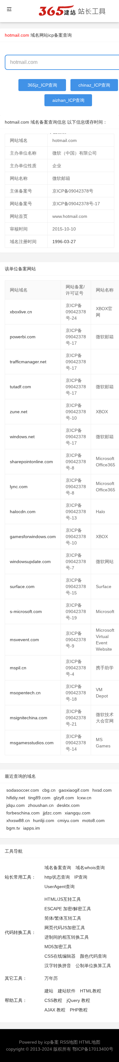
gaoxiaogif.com (74, 790)
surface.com (22, 586)
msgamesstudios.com (32, 742)
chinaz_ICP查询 (94, 85)
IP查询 (80, 877)
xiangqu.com (77, 812)
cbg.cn (49, 790)
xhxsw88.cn (18, 820)
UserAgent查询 (59, 886)
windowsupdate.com (30, 561)
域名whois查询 (90, 867)
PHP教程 (79, 1009)
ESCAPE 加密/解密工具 (67, 908)
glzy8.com (64, 797)
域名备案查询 (57, 867)
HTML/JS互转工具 (62, 899)
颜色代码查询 (93, 956)
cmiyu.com (68, 820)
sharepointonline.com (31, 461)
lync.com (19, 486)
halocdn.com (23, 511)
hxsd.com (102, 790)
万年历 (51, 978)
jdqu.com (15, 805)
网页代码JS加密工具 (64, 927)
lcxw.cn (84, 797)
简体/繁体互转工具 (62, 918)
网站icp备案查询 (55, 35)
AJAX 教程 (54, 1009)
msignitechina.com (28, 717)
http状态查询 (57, 877)
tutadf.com (20, 386)
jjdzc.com (52, 812)
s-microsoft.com (26, 611)
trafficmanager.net (28, 361)
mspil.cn (18, 667)
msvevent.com (24, 639)
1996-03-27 (64, 241)
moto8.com (93, 820)
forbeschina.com (23, 812)
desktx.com (68, 805)
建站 (48, 990)
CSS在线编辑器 (60, 956)
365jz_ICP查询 (42, 85)
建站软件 (67, 990)
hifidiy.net (15, 797)
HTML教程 (90, 990)
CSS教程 (53, 1000)
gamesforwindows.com (33, 536)
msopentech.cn (25, 692)
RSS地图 (69, 1042)
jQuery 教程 (78, 1000)
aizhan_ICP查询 (68, 100)
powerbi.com (23, 336)
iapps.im (31, 828)
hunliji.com (43, 820)
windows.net (22, 436)
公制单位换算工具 (93, 965)
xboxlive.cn (21, 311)
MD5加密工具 (58, 946)
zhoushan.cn (41, 805)
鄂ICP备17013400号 (92, 1049)
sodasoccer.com (22, 790)
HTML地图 (89, 1042)
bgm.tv (13, 828)
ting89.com (39, 797)
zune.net (18, 411)
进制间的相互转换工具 (66, 937)
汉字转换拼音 (57, 965)
